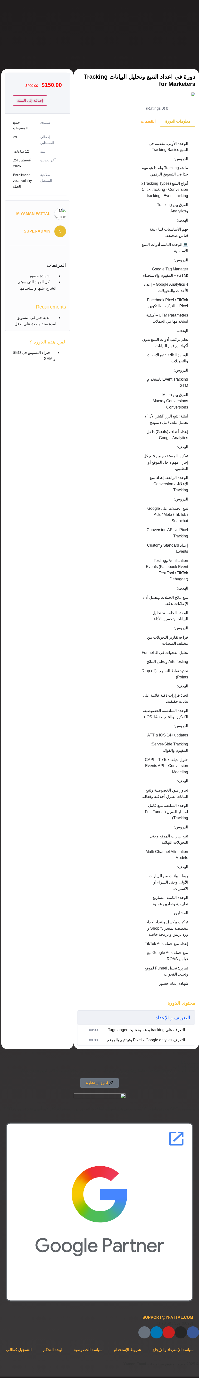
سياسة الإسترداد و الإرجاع (172, 1350)
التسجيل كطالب (19, 1350)
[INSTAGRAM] (181, 1332)
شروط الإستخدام (127, 1350)
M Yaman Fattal (33, 214)
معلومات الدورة (178, 121)
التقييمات (148, 121)
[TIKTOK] (144, 1332)
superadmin (37, 231)
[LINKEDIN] (156, 1332)
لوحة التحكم (52, 1350)
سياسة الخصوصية (88, 1350)
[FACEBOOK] (193, 1332)
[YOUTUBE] (169, 1332)
